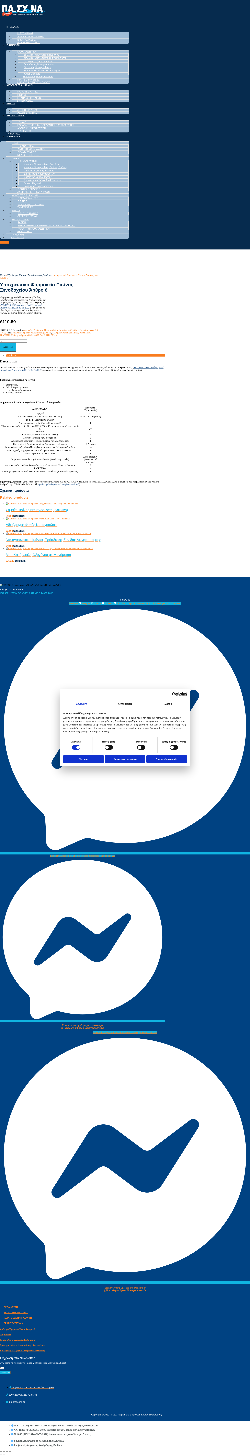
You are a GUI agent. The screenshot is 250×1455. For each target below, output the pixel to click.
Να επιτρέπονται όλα (166, 759)
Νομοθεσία (5, 1334)
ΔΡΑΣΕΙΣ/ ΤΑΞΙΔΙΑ (16, 115)
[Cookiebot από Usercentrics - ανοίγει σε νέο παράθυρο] (174, 694)
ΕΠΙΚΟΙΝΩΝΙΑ (13, 136)
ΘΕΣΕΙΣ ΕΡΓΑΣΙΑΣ (27, 113)
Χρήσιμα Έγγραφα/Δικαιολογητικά (17, 1329)
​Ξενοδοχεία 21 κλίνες (69, 330)
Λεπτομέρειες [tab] (125, 704)
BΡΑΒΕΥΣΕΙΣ (24, 131)
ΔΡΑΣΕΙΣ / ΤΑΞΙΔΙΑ (13, 1323)
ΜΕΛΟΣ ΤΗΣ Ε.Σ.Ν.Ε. (28, 42)
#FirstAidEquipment (20, 332)
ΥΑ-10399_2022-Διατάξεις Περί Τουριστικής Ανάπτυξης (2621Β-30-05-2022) (21, 306)
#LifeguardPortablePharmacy (65, 332)
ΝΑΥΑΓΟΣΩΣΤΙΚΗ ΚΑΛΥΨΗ (20, 85)
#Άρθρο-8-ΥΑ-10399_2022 (32, 335)
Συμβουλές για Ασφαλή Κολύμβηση (18, 1340)
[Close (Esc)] (1, 1451)
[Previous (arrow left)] (1, 1454)
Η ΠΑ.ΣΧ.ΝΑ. (13, 27)
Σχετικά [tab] (168, 704)
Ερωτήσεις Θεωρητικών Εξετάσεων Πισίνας (22, 1350)
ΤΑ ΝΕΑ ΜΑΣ (13, 134)
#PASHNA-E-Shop (9, 335)
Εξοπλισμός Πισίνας (16, 275)
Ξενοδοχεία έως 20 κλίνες (40, 275)
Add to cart (8, 347)
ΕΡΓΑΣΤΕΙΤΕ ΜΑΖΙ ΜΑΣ (16, 1312)
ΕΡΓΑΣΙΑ (11, 103)
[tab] (85, 355)
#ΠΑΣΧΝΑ (51, 335)
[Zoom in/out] (10, 1451)
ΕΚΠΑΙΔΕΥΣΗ (13, 45)
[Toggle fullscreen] (7, 1451)
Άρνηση (83, 759)
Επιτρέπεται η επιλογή (125, 759)
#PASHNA (85, 332)
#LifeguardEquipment (41, 332)
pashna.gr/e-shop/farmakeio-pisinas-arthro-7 (59, 484)
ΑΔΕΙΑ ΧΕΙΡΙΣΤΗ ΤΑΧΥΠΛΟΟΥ (33, 82)
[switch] (109, 747)
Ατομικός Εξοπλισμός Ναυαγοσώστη (40, 330)
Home (3, 275)
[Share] (4, 1451)
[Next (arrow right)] (4, 1454)
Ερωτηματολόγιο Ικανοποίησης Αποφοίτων (22, 1345)
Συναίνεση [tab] (81, 704)
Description (11, 355)
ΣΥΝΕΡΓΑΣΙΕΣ (25, 101)
